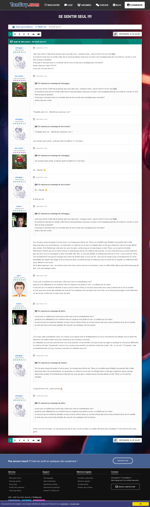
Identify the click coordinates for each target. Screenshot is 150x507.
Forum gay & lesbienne (24, 27)
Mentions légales (83, 481)
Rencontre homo (15, 478)
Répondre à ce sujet (130, 34)
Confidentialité (82, 484)
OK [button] (141, 504)
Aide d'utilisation (49, 481)
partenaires (65, 504)
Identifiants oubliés (50, 484)
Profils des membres (16, 487)
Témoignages (48, 478)
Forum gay (13, 484)
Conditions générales (85, 478)
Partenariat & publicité (51, 487)
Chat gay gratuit (15, 481)
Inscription (122, 461)
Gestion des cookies (84, 487)
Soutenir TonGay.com (51, 490)
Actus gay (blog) (15, 490)
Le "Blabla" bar (40, 27)
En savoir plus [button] (74, 504)
